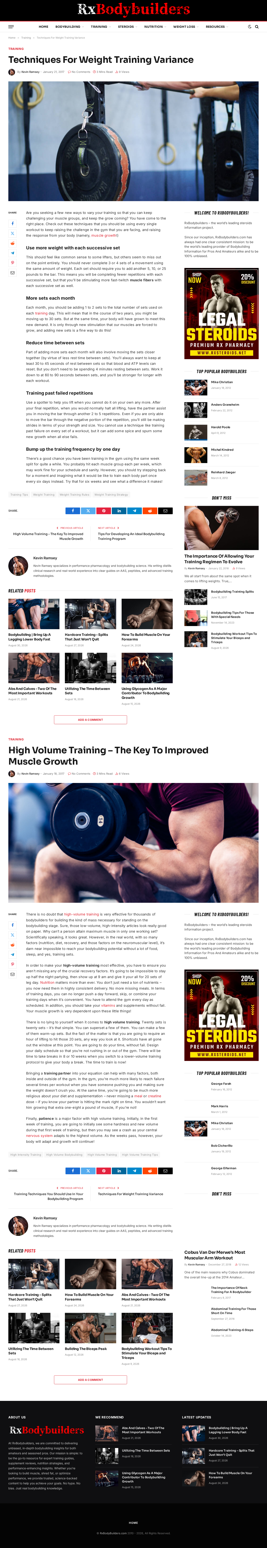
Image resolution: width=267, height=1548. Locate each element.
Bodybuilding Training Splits (232, 591)
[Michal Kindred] (195, 455)
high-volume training (81, 914)
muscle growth (103, 235)
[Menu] (11, 27)
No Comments (81, 71)
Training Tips (19, 494)
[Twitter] (12, 233)
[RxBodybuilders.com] (133, 10)
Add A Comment (90, 719)
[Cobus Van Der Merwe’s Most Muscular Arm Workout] (221, 1224)
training (41, 313)
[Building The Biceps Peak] (90, 1328)
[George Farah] (195, 1089)
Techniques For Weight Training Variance (130, 1194)
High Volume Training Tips (140, 1154)
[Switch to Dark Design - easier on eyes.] (249, 27)
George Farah (221, 1084)
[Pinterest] (12, 263)
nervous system (39, 1136)
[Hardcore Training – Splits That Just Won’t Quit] (90, 614)
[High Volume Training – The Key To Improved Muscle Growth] (133, 843)
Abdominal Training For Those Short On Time (233, 1311)
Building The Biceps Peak (86, 1349)
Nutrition (153, 27)
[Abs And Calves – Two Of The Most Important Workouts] (33, 668)
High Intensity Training (25, 1154)
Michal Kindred (222, 450)
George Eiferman (223, 1168)
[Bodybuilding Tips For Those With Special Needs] (195, 618)
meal (138, 1096)
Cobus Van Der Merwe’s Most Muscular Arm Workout (214, 1255)
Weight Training (43, 494)
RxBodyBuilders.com (113, 1533)
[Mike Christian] (195, 387)
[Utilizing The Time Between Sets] (90, 668)
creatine (154, 1096)
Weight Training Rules (74, 494)
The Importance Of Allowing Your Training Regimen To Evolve (219, 559)
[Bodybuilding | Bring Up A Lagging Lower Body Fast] (33, 614)
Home (43, 27)
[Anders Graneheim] (195, 410)
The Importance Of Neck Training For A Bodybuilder (231, 1290)
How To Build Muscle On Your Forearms (146, 637)
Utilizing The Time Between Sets (87, 691)
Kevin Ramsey (30, 71)
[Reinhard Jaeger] (195, 478)
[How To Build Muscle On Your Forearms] (147, 614)
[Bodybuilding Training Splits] (195, 597)
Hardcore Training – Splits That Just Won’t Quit (86, 637)
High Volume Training (102, 1154)
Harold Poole (220, 427)
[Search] (256, 27)
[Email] (12, 273)
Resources (215, 27)
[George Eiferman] (195, 1174)
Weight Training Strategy (111, 494)
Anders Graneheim (225, 405)
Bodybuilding (67, 27)
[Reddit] (12, 243)
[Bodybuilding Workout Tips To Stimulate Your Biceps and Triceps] (195, 639)
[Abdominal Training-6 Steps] (195, 1335)
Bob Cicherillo (222, 1146)
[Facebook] (12, 223)
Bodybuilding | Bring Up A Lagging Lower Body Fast (29, 637)
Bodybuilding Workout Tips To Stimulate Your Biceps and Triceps (234, 638)
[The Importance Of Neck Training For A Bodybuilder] (195, 1293)
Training (99, 27)
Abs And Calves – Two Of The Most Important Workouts (32, 691)
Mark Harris (219, 1106)
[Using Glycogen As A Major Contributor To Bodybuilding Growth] (147, 668)
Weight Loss (184, 27)
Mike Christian (222, 382)
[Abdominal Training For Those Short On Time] (195, 1314)
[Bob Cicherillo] (195, 1151)
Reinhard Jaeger (223, 472)
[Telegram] (12, 253)
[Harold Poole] (195, 433)
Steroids (126, 27)
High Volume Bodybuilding (64, 1154)
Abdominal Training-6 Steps (232, 1330)
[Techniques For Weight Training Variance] (133, 141)
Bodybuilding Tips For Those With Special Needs (232, 615)
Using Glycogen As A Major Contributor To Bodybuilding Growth (146, 693)
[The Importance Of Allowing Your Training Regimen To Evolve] (221, 528)
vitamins (108, 1005)
